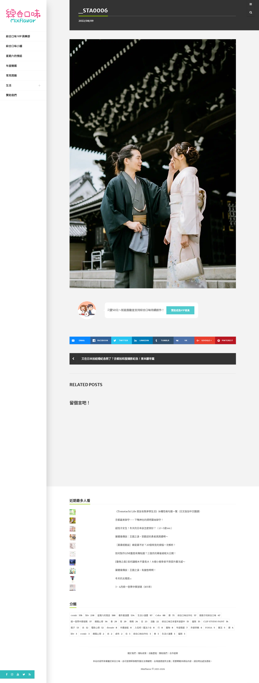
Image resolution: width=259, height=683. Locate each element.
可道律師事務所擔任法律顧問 (138, 661)
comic (76, 615)
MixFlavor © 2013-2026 (153, 669)
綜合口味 (116, 661)
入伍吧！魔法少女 (145, 627)
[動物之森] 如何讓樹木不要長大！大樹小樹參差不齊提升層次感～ (150, 561)
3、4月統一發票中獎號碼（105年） (134, 586)
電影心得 (97, 627)
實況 (221, 627)
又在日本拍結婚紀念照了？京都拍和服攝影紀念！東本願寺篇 (118, 358)
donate (112, 627)
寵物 (169, 627)
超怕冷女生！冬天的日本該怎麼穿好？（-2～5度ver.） (144, 528)
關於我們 (132, 653)
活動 (154, 621)
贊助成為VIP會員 (180, 310)
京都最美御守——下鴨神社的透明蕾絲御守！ (139, 519)
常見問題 (11, 75)
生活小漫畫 (145, 615)
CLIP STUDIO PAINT (215, 621)
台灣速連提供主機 (162, 661)
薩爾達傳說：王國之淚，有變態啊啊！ (135, 570)
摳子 (75, 627)
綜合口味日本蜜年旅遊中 (175, 621)
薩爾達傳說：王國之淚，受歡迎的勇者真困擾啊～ (141, 536)
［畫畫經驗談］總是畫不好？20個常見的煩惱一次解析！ (145, 544)
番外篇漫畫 (126, 615)
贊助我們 (11, 95)
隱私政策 (142, 653)
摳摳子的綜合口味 (209, 615)
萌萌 (134, 621)
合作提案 (174, 653)
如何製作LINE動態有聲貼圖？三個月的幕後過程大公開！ (145, 553)
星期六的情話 (14, 56)
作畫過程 (126, 627)
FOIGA (210, 627)
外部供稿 (196, 627)
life (89, 615)
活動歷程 (153, 653)
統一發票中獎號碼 (81, 621)
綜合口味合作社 (187, 615)
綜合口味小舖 (14, 46)
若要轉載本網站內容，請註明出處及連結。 (193, 661)
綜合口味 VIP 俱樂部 (18, 36)
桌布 (118, 633)
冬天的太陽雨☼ (123, 578)
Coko (160, 615)
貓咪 (196, 621)
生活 (8, 85)
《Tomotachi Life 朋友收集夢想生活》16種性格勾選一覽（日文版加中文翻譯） (158, 511)
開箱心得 (101, 621)
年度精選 (11, 65)
